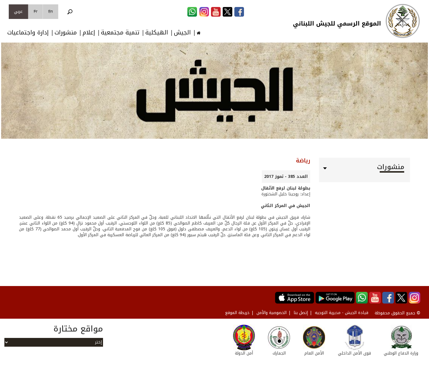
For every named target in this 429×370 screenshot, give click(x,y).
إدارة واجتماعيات (28, 32)
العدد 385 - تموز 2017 (286, 176)
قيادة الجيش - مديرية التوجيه (341, 313)
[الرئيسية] (402, 20)
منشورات (66, 32)
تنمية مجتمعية (120, 32)
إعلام (89, 32)
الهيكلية (156, 32)
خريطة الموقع (237, 313)
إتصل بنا (301, 313)
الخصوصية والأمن (272, 313)
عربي (18, 11)
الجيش (182, 32)
